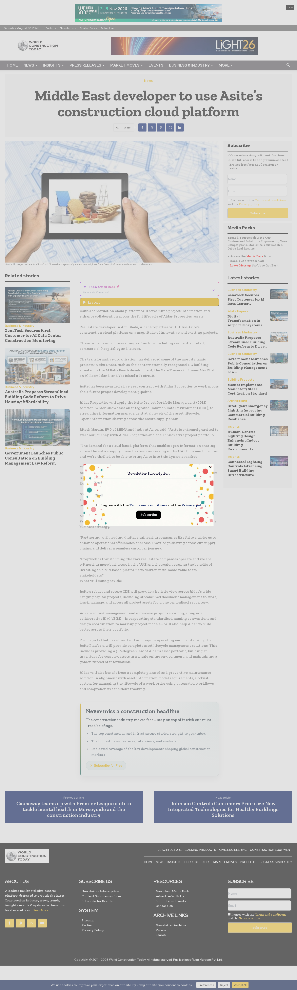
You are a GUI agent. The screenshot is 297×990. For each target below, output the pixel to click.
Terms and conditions (148, 505)
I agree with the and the (153, 505)
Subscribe (148, 515)
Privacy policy (194, 505)
